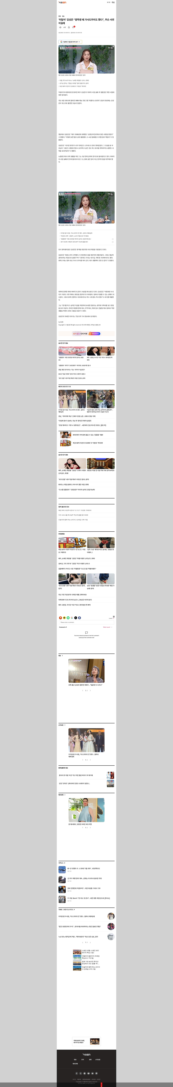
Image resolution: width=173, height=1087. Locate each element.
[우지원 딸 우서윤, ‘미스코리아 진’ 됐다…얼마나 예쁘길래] (111, 916)
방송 (63, 16)
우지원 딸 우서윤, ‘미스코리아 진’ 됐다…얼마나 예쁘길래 (76, 233)
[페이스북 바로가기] (76, 1073)
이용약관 (79, 1079)
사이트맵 (93, 1079)
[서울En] (62, 2)
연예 (59, 16)
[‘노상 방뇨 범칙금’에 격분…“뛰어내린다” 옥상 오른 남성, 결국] (111, 936)
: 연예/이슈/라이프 (65, 910)
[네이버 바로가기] (92, 1073)
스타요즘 (60, 725)
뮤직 (82, 1060)
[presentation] (82, 690)
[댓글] (73, 27)
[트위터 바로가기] (80, 1073)
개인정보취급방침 (86, 1079)
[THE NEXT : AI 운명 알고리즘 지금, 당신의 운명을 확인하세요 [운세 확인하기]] (86, 333)
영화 (90, 1060)
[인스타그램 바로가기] (88, 1073)
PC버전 (98, 1079)
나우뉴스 (60, 863)
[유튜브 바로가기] (84, 1073)
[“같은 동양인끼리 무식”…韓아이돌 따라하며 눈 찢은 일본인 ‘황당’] (111, 926)
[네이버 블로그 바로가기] (96, 1073)
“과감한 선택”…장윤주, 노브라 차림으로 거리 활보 (75, 236)
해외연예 (60, 795)
